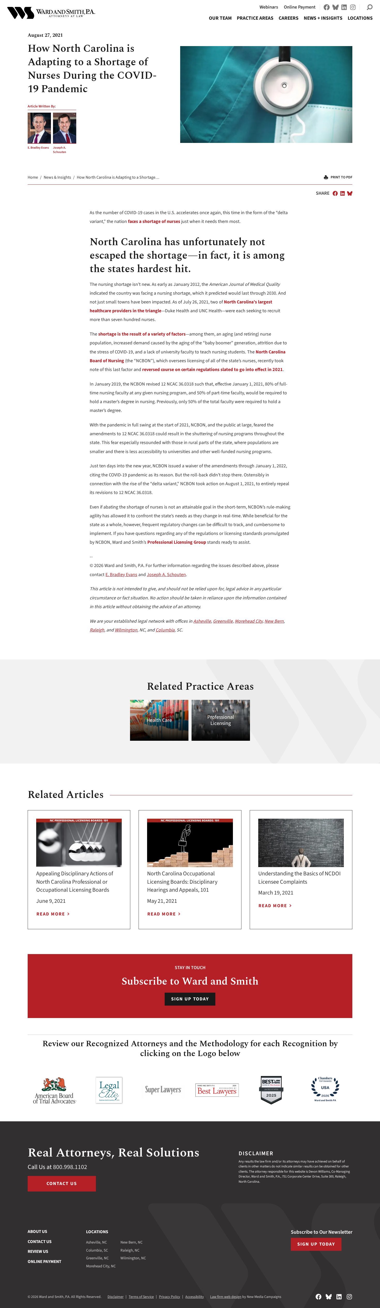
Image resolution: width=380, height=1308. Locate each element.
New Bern (274, 621)
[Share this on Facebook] (335, 193)
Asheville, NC (96, 1242)
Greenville (223, 621)
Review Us (38, 1251)
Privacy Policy (169, 1296)
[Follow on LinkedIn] (344, 7)
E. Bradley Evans (38, 148)
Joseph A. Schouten (59, 150)
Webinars (269, 7)
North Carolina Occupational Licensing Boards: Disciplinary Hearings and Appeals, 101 (182, 881)
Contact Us (62, 1183)
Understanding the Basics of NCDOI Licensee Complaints (299, 877)
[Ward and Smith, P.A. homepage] (51, 13)
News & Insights (57, 177)
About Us (37, 1232)
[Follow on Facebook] (327, 7)
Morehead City (248, 621)
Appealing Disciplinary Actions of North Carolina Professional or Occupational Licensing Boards (74, 881)
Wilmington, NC (133, 1258)
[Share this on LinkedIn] (342, 193)
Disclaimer (116, 1296)
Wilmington (126, 630)
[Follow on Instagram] (353, 7)
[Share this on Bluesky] (349, 193)
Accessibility (194, 1296)
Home (33, 177)
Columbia (165, 630)
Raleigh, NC (130, 1250)
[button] (370, 7)
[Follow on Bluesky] (335, 7)
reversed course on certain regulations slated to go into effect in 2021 (212, 369)
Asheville (202, 621)
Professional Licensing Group (176, 542)
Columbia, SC (97, 1250)
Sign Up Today (190, 999)
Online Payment (300, 7)
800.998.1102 (70, 1167)
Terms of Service (141, 1296)
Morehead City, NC (101, 1266)
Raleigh (97, 630)
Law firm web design (225, 1296)
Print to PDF (341, 177)
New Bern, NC (131, 1242)
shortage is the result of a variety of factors (142, 334)
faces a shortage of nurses (154, 221)
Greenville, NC (97, 1258)
